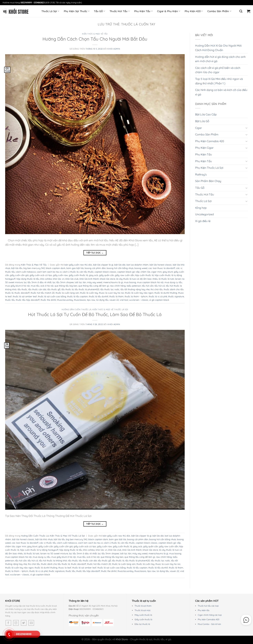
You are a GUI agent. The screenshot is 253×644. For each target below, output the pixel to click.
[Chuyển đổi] (246, 128)
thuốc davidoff (22, 292)
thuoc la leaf (64, 567)
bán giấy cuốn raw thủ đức (78, 264)
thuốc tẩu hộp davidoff (28, 299)
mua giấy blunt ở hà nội (17, 285)
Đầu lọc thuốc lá (142, 624)
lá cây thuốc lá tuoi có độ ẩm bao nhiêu (137, 278)
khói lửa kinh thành (89, 278)
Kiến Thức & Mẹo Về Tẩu (95, 34)
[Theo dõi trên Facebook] (8, 623)
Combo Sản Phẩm (218, 11)
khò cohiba (46, 278)
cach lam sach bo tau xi (49, 271)
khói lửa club (71, 278)
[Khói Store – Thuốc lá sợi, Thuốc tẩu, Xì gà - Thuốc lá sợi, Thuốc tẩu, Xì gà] (15, 11)
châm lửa (145, 271)
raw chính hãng (118, 285)
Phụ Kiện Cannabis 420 (209, 141)
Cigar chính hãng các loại (210, 615)
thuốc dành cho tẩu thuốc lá (55, 564)
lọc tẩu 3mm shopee (63, 282)
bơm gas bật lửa (75, 268)
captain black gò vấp (128, 271)
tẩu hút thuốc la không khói (53, 560)
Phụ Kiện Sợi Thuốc (75, 11)
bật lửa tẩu (16, 268)
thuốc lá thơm (116, 296)
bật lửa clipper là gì (103, 264)
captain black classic (105, 271)
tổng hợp (201, 207)
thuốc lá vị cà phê (158, 296)
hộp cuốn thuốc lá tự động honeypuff (39, 549)
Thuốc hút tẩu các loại (208, 605)
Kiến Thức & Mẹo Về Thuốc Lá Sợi (110, 309)
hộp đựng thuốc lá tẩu (28, 278)
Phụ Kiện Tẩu (142, 11)
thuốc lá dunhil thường (165, 292)
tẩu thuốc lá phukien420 (87, 289)
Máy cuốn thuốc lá (143, 615)
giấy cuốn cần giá (19, 275)
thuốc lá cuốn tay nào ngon (139, 292)
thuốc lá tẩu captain (77, 296)
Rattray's (201, 174)
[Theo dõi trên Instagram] (16, 623)
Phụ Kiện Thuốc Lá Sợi (209, 167)
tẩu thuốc (22, 289)
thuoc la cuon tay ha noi (111, 292)
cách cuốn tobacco (26, 271)
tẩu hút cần (148, 285)
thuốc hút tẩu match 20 (43, 292)
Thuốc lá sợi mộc (143, 610)
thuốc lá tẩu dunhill (98, 296)
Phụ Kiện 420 (193, 11)
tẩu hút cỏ (160, 285)
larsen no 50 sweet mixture (54, 553)
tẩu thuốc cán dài (37, 289)
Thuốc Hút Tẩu (119, 11)
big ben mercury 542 (34, 268)
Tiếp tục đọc (94, 252)
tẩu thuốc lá (67, 289)
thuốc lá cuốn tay (89, 292)
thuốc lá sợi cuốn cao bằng (52, 296)
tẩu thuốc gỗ (53, 289)
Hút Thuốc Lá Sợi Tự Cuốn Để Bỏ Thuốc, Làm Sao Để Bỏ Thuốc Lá (95, 314)
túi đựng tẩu (102, 299)
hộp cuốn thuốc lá (144, 275)
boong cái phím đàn (95, 268)
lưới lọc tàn (80, 282)
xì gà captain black (159, 299)
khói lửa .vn (58, 278)
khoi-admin (113, 49)
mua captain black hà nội (150, 282)
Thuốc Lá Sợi (49, 11)
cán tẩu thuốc (87, 271)
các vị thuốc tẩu (47, 542)
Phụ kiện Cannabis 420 (208, 619)
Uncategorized (204, 214)
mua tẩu (35, 285)
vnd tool (124, 299)
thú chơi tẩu (157, 289)
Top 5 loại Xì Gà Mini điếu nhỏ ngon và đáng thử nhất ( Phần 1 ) (219, 81)
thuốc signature (176, 296)
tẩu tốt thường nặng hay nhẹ (135, 289)
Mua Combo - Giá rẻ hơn (209, 624)
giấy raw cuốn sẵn (124, 275)
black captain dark (55, 268)
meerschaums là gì (113, 282)
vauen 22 (114, 299)
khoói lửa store (107, 278)
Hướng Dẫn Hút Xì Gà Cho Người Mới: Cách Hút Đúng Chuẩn (218, 48)
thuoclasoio (80, 299)
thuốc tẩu (10, 299)
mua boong (130, 282)
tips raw (91, 299)
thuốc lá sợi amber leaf (25, 296)
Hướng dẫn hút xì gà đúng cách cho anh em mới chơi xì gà (220, 59)
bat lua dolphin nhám (137, 264)
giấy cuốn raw (60, 275)
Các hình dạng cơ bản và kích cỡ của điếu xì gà (221, 92)
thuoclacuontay (65, 299)
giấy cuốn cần (45, 546)
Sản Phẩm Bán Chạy (208, 181)
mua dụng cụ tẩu (173, 282)
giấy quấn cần (106, 275)
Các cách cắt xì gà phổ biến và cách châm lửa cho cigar (217, 70)
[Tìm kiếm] (241, 11)
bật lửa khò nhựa (44, 539)
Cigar (198, 128)
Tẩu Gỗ (98, 11)
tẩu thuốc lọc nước (109, 289)
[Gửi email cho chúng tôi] (31, 623)
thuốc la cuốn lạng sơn (67, 292)
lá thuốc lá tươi (166, 278)
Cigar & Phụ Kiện (167, 11)
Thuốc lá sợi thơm (143, 605)
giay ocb (93, 275)
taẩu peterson (134, 285)
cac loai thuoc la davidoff (161, 268)
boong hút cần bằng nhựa (120, 268)
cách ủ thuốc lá (70, 271)
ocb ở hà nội (47, 285)
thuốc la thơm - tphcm (136, 296)
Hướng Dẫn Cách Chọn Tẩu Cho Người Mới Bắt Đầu (95, 39)
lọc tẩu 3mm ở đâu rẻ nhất (37, 282)
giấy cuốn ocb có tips (41, 275)
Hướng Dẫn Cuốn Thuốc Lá (76, 309)
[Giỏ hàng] (248, 11)
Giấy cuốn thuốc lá (143, 619)
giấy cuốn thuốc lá (78, 275)
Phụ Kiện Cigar (204, 147)
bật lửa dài (119, 264)
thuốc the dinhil (48, 299)
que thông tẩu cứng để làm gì (93, 285)
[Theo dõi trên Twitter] (24, 623)
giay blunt (168, 271)
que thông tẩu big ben (66, 285)
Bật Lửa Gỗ (202, 121)
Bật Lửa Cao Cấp (206, 114)
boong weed (140, 268)
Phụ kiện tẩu (203, 610)
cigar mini (156, 271)
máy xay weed (94, 282)
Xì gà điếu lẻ (202, 221)
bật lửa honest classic (161, 264)
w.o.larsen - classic (138, 299)
